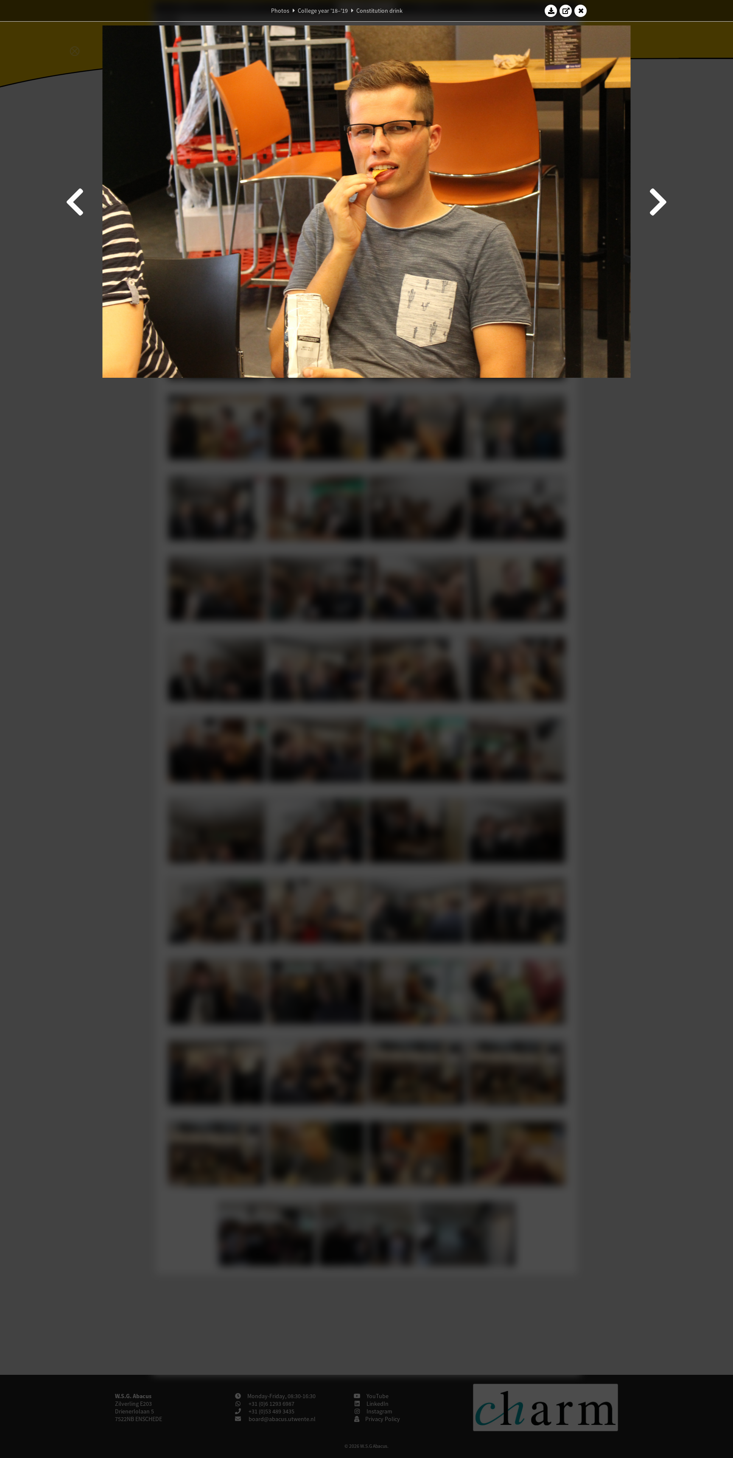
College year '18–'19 (323, 10)
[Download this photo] (551, 10)
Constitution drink (379, 10)
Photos (280, 10)
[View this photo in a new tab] (566, 10)
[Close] (580, 10)
